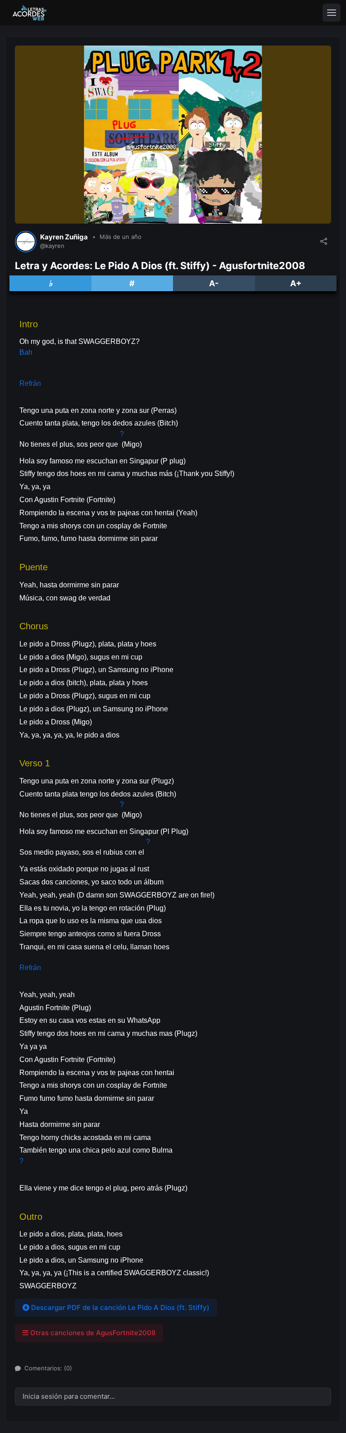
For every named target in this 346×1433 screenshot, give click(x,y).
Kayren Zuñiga (64, 237)
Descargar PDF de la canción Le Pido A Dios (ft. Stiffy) (119, 1307)
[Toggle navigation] (332, 13)
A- (214, 283)
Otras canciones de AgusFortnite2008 (91, 1332)
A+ (295, 283)
